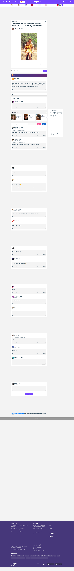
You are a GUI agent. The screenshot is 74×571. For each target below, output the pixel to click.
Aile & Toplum (13, 555)
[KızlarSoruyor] (15, 564)
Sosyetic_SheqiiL (17, 127)
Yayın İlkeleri (51, 531)
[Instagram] (44, 564)
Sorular (22, 413)
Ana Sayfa (13, 413)
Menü (6, 1)
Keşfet (11, 1)
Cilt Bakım (27, 555)
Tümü (46, 112)
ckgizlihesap (16, 383)
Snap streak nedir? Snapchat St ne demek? (17, 542)
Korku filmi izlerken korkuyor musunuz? (39, 550)
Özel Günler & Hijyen (35, 557)
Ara (17, 1)
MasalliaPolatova (17, 357)
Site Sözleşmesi (51, 530)
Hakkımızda (50, 528)
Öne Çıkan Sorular (51, 534)
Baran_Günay (16, 334)
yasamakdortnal (17, 28)
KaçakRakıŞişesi (17, 209)
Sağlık (46, 557)
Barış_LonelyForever (17, 167)
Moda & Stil (28, 557)
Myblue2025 (16, 247)
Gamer (59, 555)
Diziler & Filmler (43, 555)
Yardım (50, 525)
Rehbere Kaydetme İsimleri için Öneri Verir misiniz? (18, 531)
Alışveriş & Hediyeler (20, 555)
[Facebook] (41, 564)
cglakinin (15, 220)
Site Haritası (51, 536)
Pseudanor (16, 258)
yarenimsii (16, 307)
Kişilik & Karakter (14, 21)
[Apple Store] (51, 564)
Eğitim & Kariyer (50, 555)
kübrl (15, 78)
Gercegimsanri (16, 296)
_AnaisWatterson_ (17, 101)
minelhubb (16, 179)
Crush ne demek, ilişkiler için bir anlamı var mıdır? (18, 549)
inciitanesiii (16, 139)
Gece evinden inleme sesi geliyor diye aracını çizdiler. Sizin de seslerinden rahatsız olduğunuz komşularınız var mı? (39, 532)
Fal (55, 555)
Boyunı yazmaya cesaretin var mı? (38, 542)
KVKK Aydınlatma (51, 533)
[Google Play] (59, 564)
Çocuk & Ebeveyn (33, 555)
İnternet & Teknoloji (14, 557)
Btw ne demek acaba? (14, 544)
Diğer (38, 555)
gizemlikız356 (16, 346)
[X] (38, 564)
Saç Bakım (41, 557)
